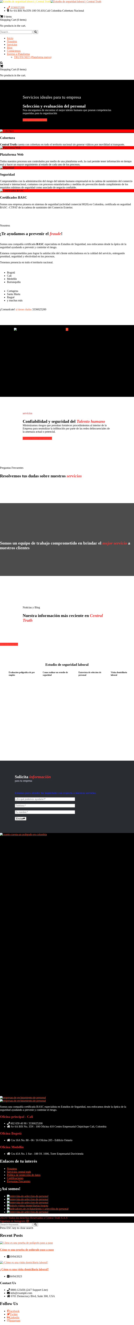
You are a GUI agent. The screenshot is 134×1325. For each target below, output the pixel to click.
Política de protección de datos (23, 1174)
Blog (9, 47)
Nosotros (12, 41)
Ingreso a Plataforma (18, 53)
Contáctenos (14, 50)
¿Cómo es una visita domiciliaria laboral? (24, 1269)
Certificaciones (15, 1178)
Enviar (19, 818)
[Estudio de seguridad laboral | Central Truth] (25, 1)
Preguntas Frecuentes (18, 1181)
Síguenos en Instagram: (13, 1221)
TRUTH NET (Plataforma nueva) (32, 57)
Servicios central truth (19, 1171)
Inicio (10, 38)
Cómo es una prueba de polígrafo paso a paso (27, 1249)
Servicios (12, 44)
